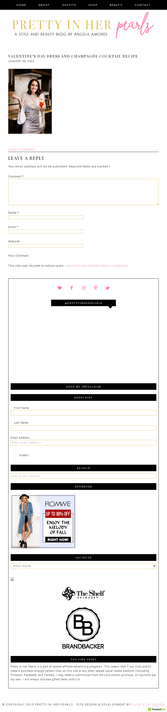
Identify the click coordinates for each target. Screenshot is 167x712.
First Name (21, 408)
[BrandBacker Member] (83, 649)
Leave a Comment (21, 149)
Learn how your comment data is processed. (96, 265)
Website (14, 241)
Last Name (21, 422)
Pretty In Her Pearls (83, 26)
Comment (16, 176)
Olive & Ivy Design (148, 704)
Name (13, 212)
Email (13, 227)
